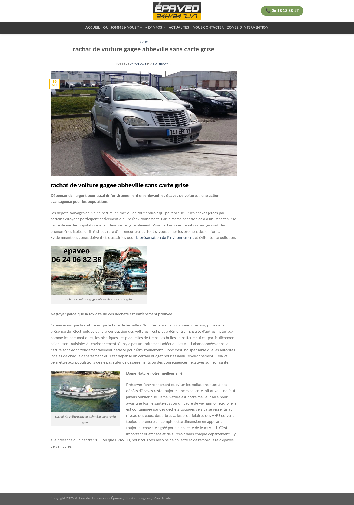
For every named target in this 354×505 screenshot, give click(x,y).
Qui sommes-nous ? (121, 27)
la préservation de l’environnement (165, 237)
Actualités (179, 27)
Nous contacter (208, 27)
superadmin (162, 63)
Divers (144, 42)
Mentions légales (137, 498)
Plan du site (162, 498)
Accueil (92, 27)
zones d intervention (248, 27)
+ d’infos (153, 27)
